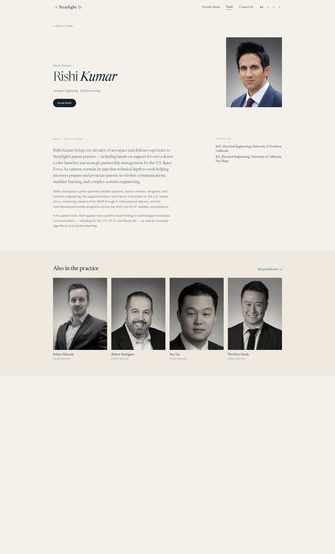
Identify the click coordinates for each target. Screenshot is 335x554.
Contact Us (246, 7)
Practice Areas (211, 7)
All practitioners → (270, 269)
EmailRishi (65, 103)
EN (261, 7)
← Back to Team (63, 26)
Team (229, 7)
